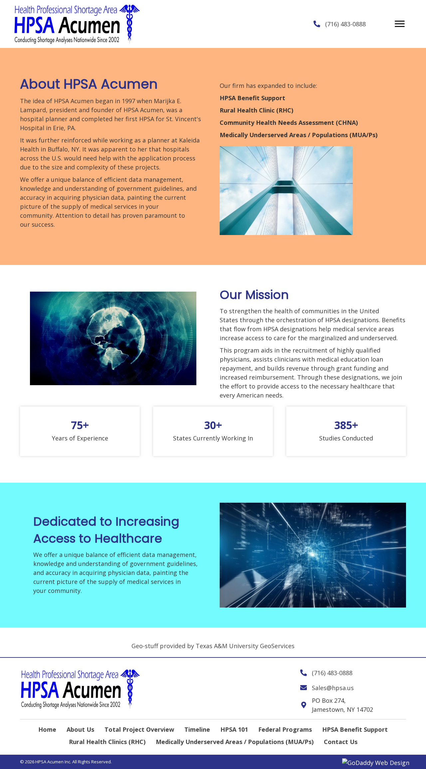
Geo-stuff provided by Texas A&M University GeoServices (213, 646)
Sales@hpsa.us (333, 688)
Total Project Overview (139, 729)
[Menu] (399, 24)
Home (47, 729)
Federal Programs (285, 729)
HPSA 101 (234, 729)
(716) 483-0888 (345, 24)
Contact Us (340, 742)
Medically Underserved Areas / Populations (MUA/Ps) (235, 742)
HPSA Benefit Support (355, 729)
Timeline (197, 729)
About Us (80, 729)
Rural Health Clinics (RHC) (107, 742)
